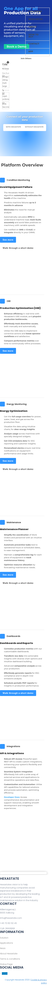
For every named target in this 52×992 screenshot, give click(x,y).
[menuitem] (37, 4)
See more (8, 239)
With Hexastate (13, 127)
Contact (33, 43)
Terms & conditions (10, 958)
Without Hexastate (34, 127)
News (2, 948)
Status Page (6, 964)
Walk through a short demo (18, 247)
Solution (4, 937)
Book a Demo (16, 46)
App (30, 51)
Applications (6, 942)
